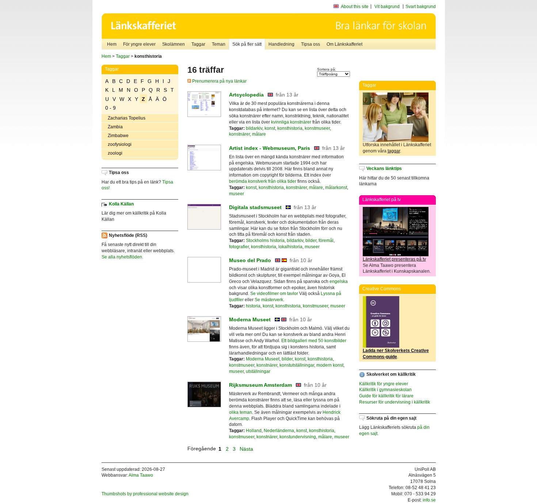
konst (269, 128)
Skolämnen (173, 44)
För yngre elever (139, 44)
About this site (355, 6)
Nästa (247, 448)
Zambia (115, 126)
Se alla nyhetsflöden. (122, 257)
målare (259, 134)
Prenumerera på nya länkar (219, 81)
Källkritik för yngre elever (383, 383)
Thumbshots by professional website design (145, 493)
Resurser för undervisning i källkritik (394, 402)
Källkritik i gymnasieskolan (385, 389)
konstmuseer (317, 128)
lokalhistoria (290, 246)
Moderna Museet (250, 319)
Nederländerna (279, 430)
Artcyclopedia (246, 95)
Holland (254, 430)
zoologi (115, 153)
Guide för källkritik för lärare (386, 395)
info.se (429, 500)
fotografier (239, 246)
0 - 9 (110, 108)
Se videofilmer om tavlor (274, 293)
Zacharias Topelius (126, 118)
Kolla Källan (121, 204)
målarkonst (336, 187)
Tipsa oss (310, 44)
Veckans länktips (384, 168)
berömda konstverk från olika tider (262, 181)
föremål (326, 240)
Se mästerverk (269, 299)
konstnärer (239, 134)
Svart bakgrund (420, 6)
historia (253, 306)
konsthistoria (289, 128)
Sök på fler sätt (247, 44)
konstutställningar (296, 365)
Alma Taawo (141, 475)
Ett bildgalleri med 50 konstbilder (313, 340)
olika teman (240, 412)
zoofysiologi (120, 144)
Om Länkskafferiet (344, 44)
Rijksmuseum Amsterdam (260, 385)
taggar (394, 151)
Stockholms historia (265, 240)
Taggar (198, 44)
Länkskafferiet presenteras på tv (394, 259)
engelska (339, 281)
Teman (218, 44)
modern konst (329, 365)
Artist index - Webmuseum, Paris (269, 148)
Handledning (281, 44)
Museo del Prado (250, 260)
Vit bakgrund (387, 6)
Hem (112, 44)
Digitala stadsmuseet (255, 207)
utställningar (258, 371)
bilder (310, 240)
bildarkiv (254, 128)
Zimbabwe (118, 135)
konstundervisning (297, 436)
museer (236, 193)
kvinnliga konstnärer (291, 122)
